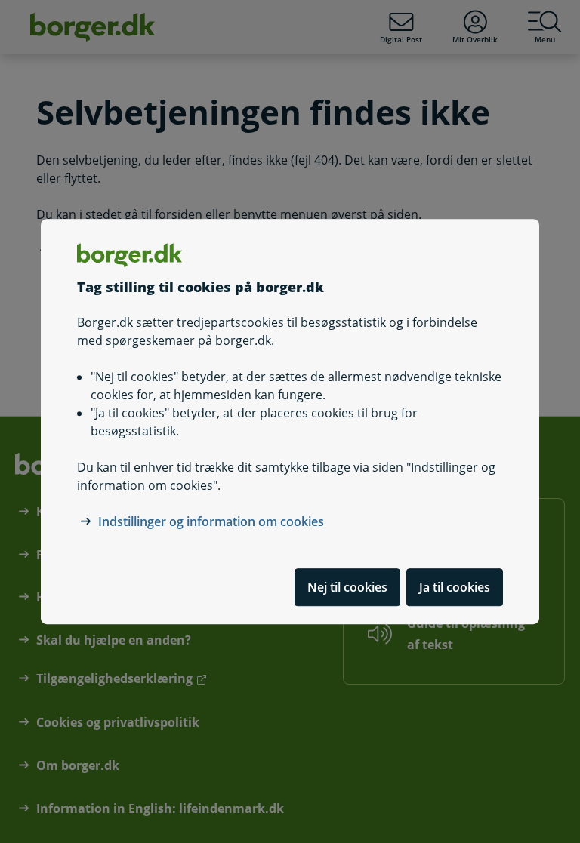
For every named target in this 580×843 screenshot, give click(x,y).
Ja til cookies (454, 587)
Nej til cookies (347, 587)
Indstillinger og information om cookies (211, 521)
